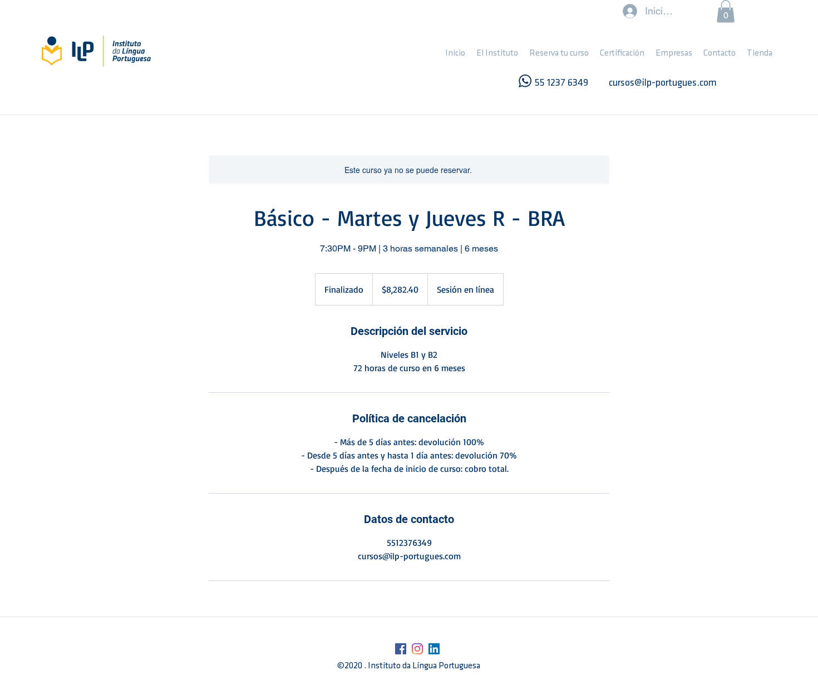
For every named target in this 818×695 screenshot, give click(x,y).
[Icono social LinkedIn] (434, 648)
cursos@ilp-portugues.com (663, 83)
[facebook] (400, 648)
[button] (497, 53)
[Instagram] (417, 648)
